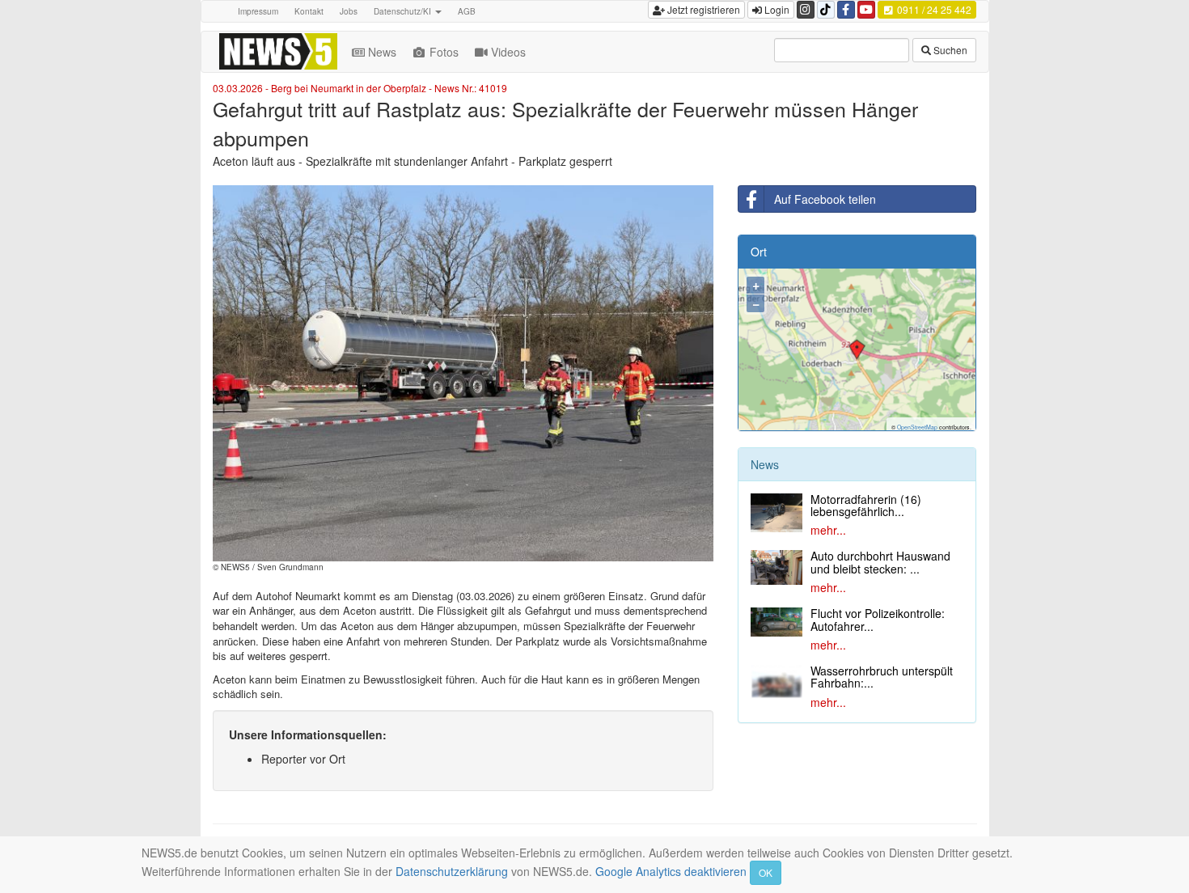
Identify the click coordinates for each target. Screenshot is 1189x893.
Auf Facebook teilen (825, 199)
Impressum (258, 11)
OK (765, 872)
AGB (467, 11)
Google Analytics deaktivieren (671, 871)
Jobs (349, 11)
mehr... (828, 530)
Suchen (949, 50)
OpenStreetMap (917, 427)
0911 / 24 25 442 (933, 9)
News (382, 52)
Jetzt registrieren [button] (702, 9)
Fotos (444, 52)
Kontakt (309, 11)
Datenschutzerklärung (452, 871)
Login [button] (775, 9)
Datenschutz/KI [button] (404, 11)
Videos (508, 52)
